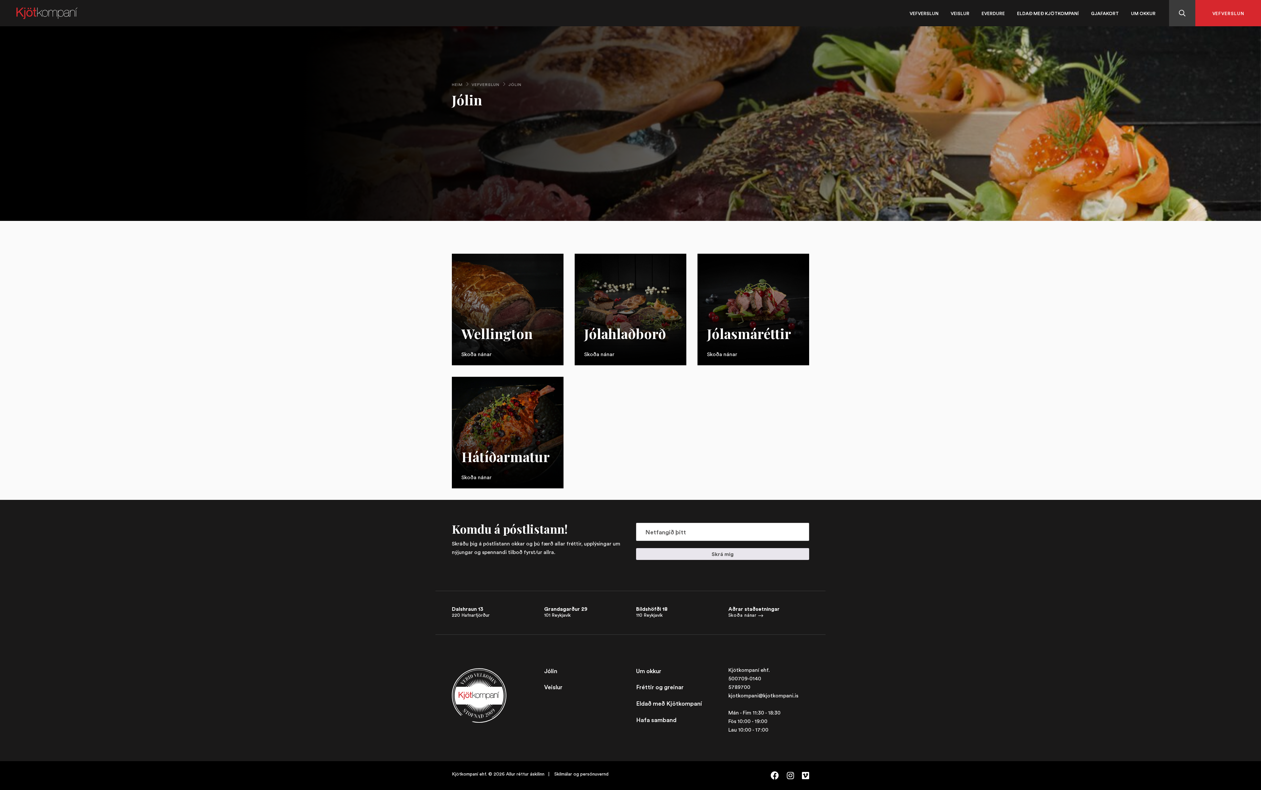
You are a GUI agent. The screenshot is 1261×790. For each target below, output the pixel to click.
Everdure (993, 13)
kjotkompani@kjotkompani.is (763, 696)
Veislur (960, 13)
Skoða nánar (742, 615)
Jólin (550, 670)
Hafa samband (656, 719)
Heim (457, 84)
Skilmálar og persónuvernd (581, 774)
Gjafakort (1105, 13)
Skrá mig (723, 554)
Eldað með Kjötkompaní (1048, 13)
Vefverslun (924, 13)
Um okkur (1143, 13)
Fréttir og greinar (660, 687)
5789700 (739, 687)
